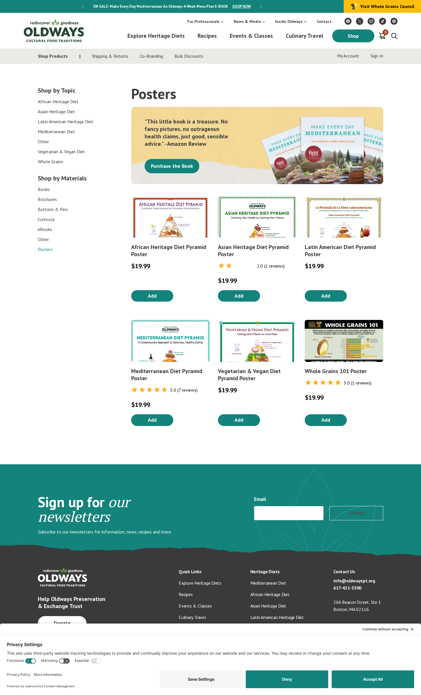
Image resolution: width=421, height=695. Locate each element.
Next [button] (260, 6)
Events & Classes (251, 35)
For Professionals (203, 21)
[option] (172, 6)
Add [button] (152, 295)
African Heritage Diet (58, 101)
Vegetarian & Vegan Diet (61, 151)
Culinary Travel (304, 35)
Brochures (47, 199)
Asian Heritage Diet (56, 111)
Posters (45, 249)
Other (43, 141)
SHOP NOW (241, 6)
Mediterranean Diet (56, 131)
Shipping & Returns (110, 56)
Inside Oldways (289, 21)
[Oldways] (53, 30)
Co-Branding (151, 56)
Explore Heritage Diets (156, 35)
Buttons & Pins (53, 209)
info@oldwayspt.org (354, 581)
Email (260, 499)
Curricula (46, 219)
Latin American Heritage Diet (65, 121)
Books (44, 189)
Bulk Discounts (188, 56)
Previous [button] (83, 6)
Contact (324, 21)
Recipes (207, 35)
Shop (353, 36)
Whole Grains (50, 161)
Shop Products (53, 56)
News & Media (247, 21)
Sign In (377, 56)
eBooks (45, 229)
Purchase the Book (172, 166)
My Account (348, 56)
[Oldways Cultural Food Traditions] (348, 21)
